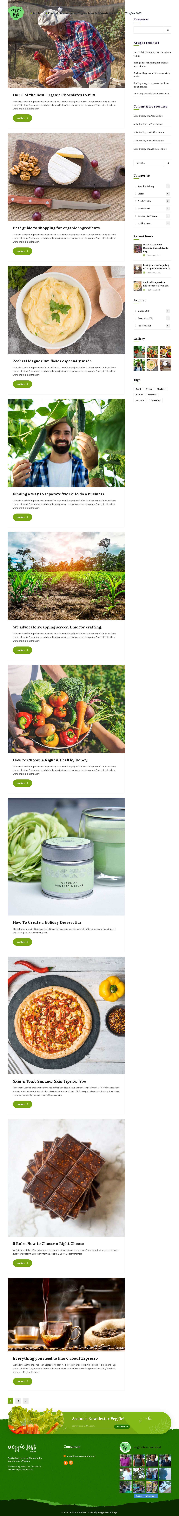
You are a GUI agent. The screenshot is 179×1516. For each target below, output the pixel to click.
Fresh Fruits (152, 201)
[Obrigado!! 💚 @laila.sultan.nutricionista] (139, 1460)
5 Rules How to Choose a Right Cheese (48, 1243)
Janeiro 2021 (152, 325)
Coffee (152, 193)
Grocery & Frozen (152, 216)
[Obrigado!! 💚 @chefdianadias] (126, 1460)
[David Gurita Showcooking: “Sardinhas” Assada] (152, 1487)
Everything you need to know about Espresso (55, 1358)
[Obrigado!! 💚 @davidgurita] (152, 1460)
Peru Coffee (156, 116)
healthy (161, 389)
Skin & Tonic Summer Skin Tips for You (49, 1081)
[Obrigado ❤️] (126, 1474)
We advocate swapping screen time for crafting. (57, 627)
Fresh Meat (152, 208)
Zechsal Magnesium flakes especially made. (53, 361)
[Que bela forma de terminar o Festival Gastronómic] (152, 1474)
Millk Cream (152, 223)
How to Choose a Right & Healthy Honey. (50, 760)
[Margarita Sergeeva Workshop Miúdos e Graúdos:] (165, 1487)
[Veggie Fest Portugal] (16, 13)
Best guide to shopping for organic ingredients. (57, 228)
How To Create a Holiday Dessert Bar (47, 922)
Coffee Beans (157, 132)
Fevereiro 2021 (152, 318)
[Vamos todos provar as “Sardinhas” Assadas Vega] (139, 1487)
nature (139, 394)
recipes (140, 400)
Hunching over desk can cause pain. (151, 93)
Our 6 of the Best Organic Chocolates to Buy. (54, 95)
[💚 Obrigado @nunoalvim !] (165, 1460)
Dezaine (72, 1512)
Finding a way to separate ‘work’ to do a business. (59, 494)
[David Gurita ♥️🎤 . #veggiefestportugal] (165, 1474)
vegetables (154, 400)
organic (152, 394)
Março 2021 (152, 311)
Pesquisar (167, 30)
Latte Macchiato (158, 149)
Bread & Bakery (152, 186)
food (138, 389)
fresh (149, 389)
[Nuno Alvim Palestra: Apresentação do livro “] (126, 1487)
